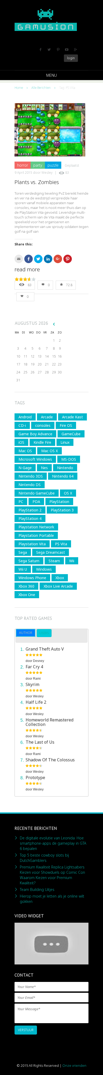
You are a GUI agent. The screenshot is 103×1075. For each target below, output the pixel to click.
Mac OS (25, 450)
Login (71, 58)
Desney (38, 661)
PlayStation (59, 501)
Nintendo (65, 467)
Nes (44, 467)
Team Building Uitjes (37, 889)
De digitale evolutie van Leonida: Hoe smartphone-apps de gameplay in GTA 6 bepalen (53, 843)
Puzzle (53, 165)
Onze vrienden (74, 1065)
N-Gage (25, 467)
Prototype (35, 777)
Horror (22, 165)
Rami (37, 678)
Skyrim (32, 684)
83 (67, 172)
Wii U (22, 569)
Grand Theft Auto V (45, 649)
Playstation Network (36, 526)
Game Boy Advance (35, 433)
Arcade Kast (72, 416)
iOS (21, 442)
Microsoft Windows (35, 459)
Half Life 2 (36, 702)
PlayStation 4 (29, 518)
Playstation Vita (32, 543)
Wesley (47, 172)
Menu (51, 75)
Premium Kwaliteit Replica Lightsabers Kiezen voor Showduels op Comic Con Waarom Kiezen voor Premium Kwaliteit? (52, 874)
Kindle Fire (42, 442)
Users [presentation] (44, 633)
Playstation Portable (36, 535)
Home (19, 87)
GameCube (71, 433)
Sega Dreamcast (50, 552)
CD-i (22, 425)
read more (27, 269)
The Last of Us (40, 742)
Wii (71, 560)
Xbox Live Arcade (58, 586)
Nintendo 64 (62, 476)
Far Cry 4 (34, 667)
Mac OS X (49, 450)
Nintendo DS (29, 484)
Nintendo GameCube (36, 493)
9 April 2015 (23, 172)
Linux (64, 442)
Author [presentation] (25, 632)
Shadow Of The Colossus (50, 760)
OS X (68, 493)
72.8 (69, 285)
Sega (22, 552)
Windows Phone (32, 577)
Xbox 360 (26, 586)
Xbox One (26, 594)
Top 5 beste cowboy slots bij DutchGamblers (44, 858)
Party (37, 165)
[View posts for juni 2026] (54, 324)
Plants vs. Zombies (37, 182)
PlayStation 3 (62, 510)
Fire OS (66, 425)
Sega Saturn (28, 560)
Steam (54, 560)
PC (20, 501)
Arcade (47, 416)
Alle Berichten (41, 87)
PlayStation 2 (29, 510)
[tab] (25, 633)
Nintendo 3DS (30, 476)
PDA (36, 501)
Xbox (59, 577)
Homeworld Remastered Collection (49, 722)
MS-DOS (68, 459)
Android (25, 416)
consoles (42, 425)
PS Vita (61, 543)
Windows (44, 569)
